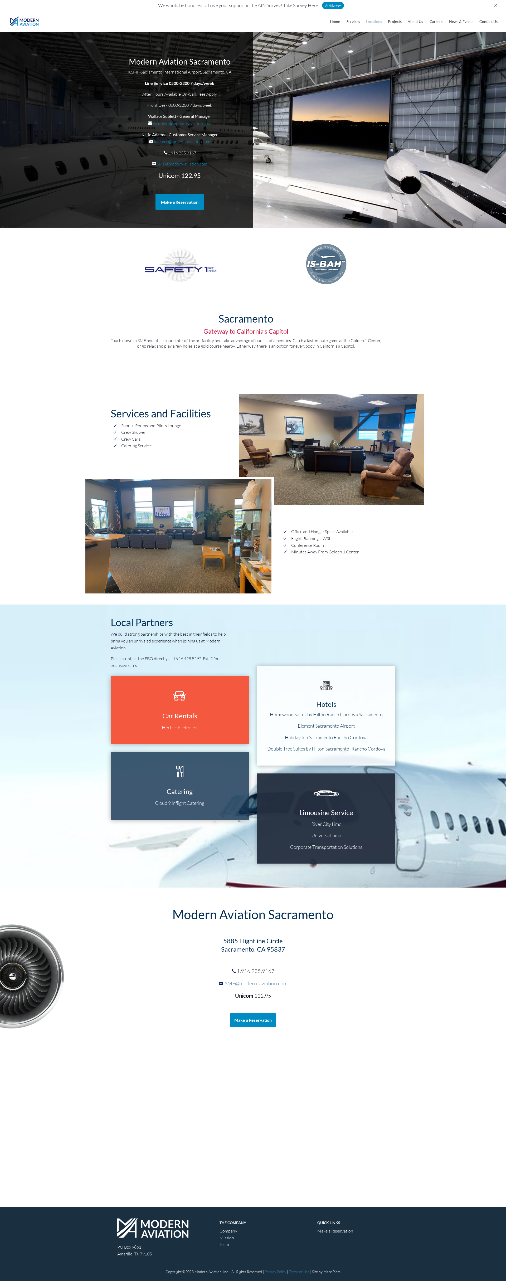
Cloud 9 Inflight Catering (179, 803)
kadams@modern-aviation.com (181, 141)
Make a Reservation (179, 201)
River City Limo (326, 824)
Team (224, 1244)
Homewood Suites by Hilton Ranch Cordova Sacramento (326, 714)
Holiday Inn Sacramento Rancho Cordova (326, 737)
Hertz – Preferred (179, 727)
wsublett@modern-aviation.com (181, 123)
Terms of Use (299, 1271)
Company (228, 1231)
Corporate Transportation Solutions (326, 847)
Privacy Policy (275, 1271)
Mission (227, 1237)
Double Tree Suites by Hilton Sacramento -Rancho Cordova (326, 749)
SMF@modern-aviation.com (181, 164)
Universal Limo (326, 835)
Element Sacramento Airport (326, 726)
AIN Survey (333, 5)
